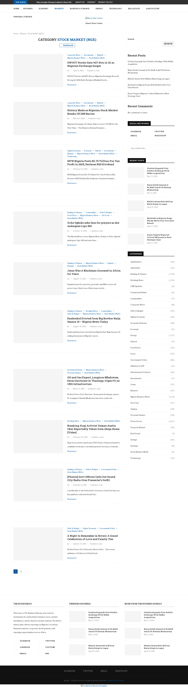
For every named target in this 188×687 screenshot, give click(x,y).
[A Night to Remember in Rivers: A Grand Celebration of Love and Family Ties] (38, 543)
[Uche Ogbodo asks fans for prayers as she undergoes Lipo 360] (38, 227)
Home (16, 8)
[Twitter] (167, 2)
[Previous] (30, 2)
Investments (152, 378)
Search (131, 39)
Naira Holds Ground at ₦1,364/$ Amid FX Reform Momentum (159, 187)
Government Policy (152, 360)
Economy (43, 8)
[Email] (170, 2)
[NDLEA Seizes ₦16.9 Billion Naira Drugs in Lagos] (136, 205)
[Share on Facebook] (87, 89)
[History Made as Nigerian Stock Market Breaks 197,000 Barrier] (38, 118)
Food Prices (152, 347)
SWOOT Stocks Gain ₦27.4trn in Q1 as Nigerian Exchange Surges (90, 64)
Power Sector (152, 421)
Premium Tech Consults (115, 680)
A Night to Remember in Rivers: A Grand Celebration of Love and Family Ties (92, 537)
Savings (152, 439)
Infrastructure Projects (152, 372)
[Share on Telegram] (101, 89)
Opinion (152, 409)
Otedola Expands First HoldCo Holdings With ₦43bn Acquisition (158, 170)
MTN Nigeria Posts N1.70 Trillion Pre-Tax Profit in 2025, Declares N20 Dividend (93, 162)
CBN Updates (152, 286)
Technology (115, 8)
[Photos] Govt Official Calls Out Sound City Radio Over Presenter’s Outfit (91, 478)
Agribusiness (152, 261)
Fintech (152, 341)
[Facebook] (164, 2)
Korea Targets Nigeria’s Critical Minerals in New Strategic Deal (159, 237)
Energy (99, 8)
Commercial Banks (152, 292)
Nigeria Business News (152, 396)
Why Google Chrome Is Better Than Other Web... (57, 2)
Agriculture (152, 8)
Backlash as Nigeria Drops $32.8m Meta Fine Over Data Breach (160, 220)
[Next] (33, 2)
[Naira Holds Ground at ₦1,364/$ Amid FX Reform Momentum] (136, 189)
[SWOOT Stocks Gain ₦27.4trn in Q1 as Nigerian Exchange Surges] (38, 70)
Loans (152, 384)
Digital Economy (152, 317)
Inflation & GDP (152, 366)
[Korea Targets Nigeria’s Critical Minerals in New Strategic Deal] (136, 239)
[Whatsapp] (174, 2)
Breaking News (152, 280)
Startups (152, 445)
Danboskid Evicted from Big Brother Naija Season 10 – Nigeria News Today (93, 320)
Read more (72, 84)
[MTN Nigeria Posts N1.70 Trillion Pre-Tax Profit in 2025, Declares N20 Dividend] (38, 166)
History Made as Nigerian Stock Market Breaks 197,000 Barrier (92, 112)
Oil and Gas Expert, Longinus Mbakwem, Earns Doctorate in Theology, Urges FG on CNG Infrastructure (93, 381)
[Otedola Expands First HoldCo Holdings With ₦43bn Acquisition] (136, 172)
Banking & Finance (79, 8)
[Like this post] (84, 89)
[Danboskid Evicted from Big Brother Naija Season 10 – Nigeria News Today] (38, 326)
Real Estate (134, 8)
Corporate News (152, 304)
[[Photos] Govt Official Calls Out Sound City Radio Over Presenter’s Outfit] (38, 484)
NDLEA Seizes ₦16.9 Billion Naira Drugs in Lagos (149, 78)
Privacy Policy (105, 2)
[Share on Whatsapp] (98, 89)
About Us (79, 2)
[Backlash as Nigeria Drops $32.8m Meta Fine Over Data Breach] (136, 222)
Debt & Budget (152, 310)
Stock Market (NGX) (152, 452)
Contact (91, 2)
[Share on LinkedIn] (95, 89)
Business (28, 8)
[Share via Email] (104, 89)
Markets (59, 8)
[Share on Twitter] (90, 89)
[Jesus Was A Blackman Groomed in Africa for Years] (38, 278)
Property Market (152, 427)
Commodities (152, 298)
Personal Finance (152, 415)
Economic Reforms (152, 323)
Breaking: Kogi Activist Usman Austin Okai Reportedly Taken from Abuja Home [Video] (93, 429)
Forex (152, 353)
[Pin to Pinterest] (93, 89)
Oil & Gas (152, 402)
